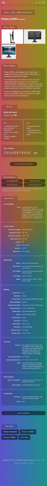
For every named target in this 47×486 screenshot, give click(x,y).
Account (30, 463)
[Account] (43, 2)
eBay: (12, 181)
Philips (13, 12)
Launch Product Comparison (23, 164)
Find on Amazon (35, 181)
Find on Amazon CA (35, 185)
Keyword (24, 437)
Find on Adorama (12, 185)
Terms (43, 460)
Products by (9, 437)
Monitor (6, 12)
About (38, 460)
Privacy (16, 463)
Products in (28, 432)
